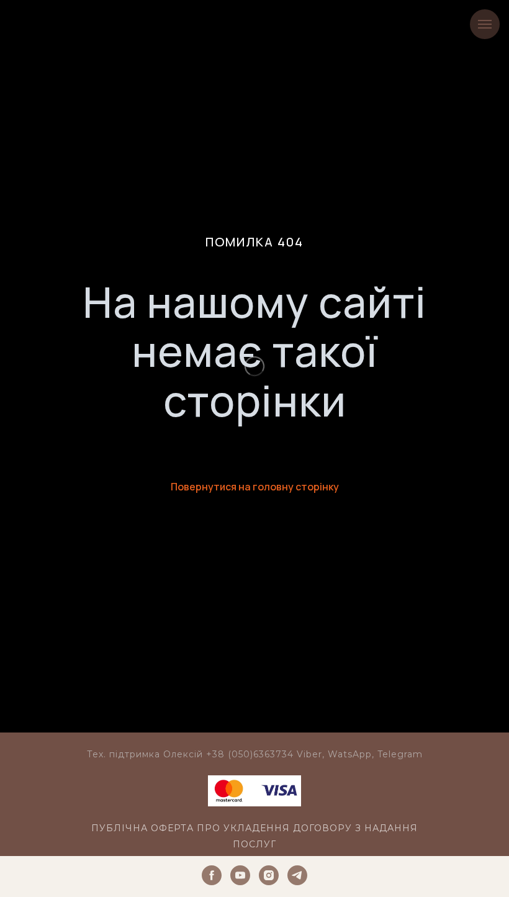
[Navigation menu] (485, 24)
